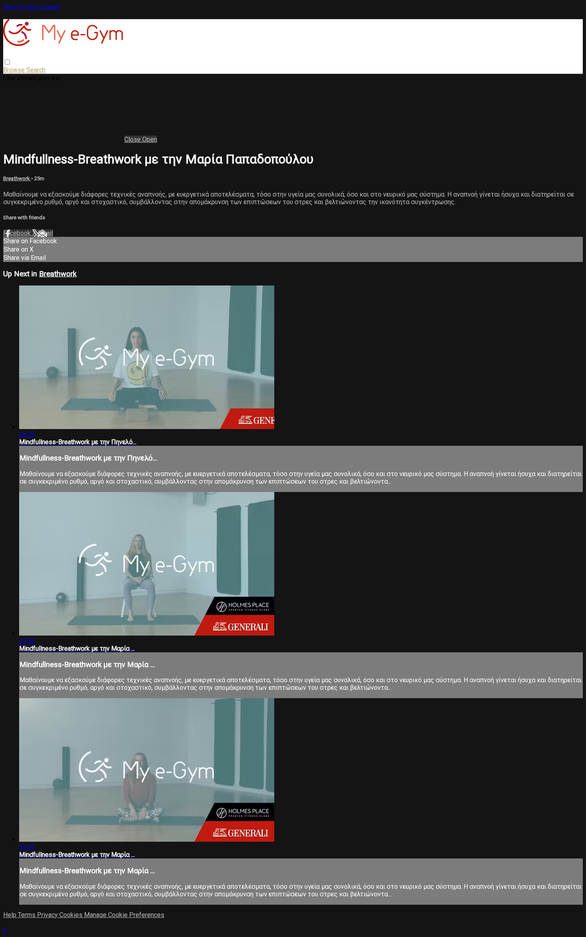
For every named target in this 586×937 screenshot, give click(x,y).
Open (149, 139)
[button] (7, 62)
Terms (27, 915)
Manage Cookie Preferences (124, 915)
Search (35, 70)
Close (133, 139)
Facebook (17, 233)
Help (10, 915)
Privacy (48, 915)
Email (45, 233)
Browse (14, 70)
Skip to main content (31, 7)
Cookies (71, 915)
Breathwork (17, 178)
